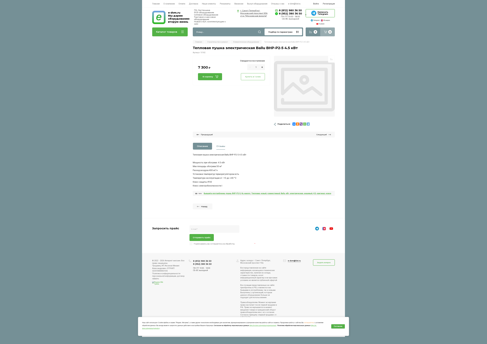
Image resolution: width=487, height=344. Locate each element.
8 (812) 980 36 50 (290, 10)
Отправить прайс (202, 237)
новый (263, 193)
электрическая (296, 193)
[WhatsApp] (304, 124)
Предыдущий (207, 135)
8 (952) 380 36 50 (290, 13)
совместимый (273, 193)
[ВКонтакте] (293, 124)
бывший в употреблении (214, 193)
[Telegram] (308, 124)
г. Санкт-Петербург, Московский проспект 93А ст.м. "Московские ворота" (253, 13)
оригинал (321, 193)
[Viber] (301, 124)
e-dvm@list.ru (294, 261)
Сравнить (331, 59)
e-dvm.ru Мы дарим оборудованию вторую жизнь (178, 17)
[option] (304, 86)
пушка (228, 193)
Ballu (283, 193)
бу (242, 193)
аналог (247, 193)
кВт (287, 193)
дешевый (308, 193)
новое (328, 193)
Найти (259, 31)
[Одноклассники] (297, 124)
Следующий (321, 135)
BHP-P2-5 (236, 193)
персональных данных (244, 244)
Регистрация (329, 4)
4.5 (314, 193)
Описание (202, 146)
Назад (204, 206)
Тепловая (255, 193)
